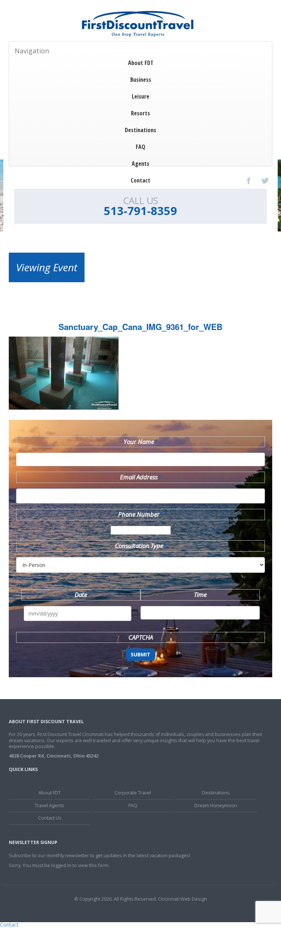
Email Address (140, 477)
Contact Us (49, 818)
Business (140, 80)
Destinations (140, 130)
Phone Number (140, 514)
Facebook (248, 180)
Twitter (265, 180)
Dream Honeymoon (215, 805)
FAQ (140, 147)
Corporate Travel (133, 793)
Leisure (140, 96)
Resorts (140, 113)
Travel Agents (49, 805)
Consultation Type (140, 545)
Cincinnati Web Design (182, 899)
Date (81, 594)
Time (200, 594)
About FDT (140, 63)
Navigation (32, 50)
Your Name (140, 441)
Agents (140, 164)
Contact (140, 180)
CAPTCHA (140, 637)
